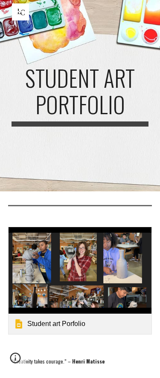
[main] (80, 95)
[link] (80, 281)
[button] (15, 361)
